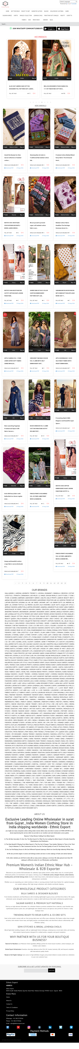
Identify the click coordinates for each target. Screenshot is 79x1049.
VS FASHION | (59, 799)
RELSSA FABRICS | (11, 743)
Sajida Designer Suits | (54, 752)
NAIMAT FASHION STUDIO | (46, 715)
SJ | (6, 773)
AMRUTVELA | (23, 607)
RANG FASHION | (35, 739)
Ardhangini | (25, 612)
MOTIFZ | (8, 713)
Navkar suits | (40, 718)
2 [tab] (33, 102)
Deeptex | (60, 628)
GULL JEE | (23, 644)
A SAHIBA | (14, 598)
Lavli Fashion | (46, 685)
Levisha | (51, 688)
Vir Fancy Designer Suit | (53, 794)
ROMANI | (63, 745)
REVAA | (31, 743)
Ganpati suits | (63, 639)
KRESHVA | (9, 679)
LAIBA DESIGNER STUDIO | (45, 683)
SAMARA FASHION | (33, 755)
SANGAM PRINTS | (60, 755)
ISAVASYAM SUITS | (40, 651)
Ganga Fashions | (40, 639)
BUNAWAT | (49, 593)
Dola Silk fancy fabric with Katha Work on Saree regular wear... (13, 496)
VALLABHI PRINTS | (12, 787)
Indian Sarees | (16, 651)
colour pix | (62, 625)
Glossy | (31, 642)
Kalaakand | (69, 660)
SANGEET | (70, 755)
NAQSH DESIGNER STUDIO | (21, 718)
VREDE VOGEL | (48, 799)
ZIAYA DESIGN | (41, 806)
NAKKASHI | (60, 715)
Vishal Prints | (68, 794)
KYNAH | (50, 681)
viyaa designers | (59, 796)
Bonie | (48, 623)
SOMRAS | (29, 773)
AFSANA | (22, 602)
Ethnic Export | (32, 635)
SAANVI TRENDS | (61, 750)
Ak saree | (36, 602)
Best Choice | (55, 619)
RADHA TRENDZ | (29, 734)
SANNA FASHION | (49, 757)
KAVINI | (55, 667)
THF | (42, 782)
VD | (44, 792)
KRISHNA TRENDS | (59, 679)
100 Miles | (34, 595)
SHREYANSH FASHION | (34, 769)
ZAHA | (34, 803)
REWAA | (37, 743)
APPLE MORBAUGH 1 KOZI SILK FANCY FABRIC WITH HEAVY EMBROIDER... (64, 360)
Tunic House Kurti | (36, 785)
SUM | (54, 776)
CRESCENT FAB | (10, 628)
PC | (16, 727)
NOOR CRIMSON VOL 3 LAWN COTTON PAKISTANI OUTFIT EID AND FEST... (39, 428)
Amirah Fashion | (11, 607)
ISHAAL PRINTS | (52, 651)
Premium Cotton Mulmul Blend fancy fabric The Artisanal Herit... (65, 157)
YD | (8, 803)
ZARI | (72, 803)
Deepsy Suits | (50, 628)
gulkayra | (70, 642)
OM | (49, 722)
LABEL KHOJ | (64, 681)
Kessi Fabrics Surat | (13, 672)
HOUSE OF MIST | (60, 649)
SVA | (38, 778)
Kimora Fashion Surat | (41, 674)
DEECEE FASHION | (38, 628)
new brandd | (19, 720)
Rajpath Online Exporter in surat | (36, 736)
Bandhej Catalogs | (58, 616)
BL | (63, 621)
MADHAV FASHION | (16, 695)
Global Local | (22, 642)
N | (19, 715)
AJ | (27, 602)
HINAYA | (58, 646)
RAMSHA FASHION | (17, 739)
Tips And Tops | (50, 782)
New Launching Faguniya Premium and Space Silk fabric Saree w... (12, 428)
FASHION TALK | (68, 635)
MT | (42, 713)
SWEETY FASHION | (55, 778)
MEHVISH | (65, 593)
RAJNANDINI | (17, 736)
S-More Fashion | (33, 750)
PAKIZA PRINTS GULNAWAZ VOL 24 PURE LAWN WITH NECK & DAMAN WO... (64, 556)
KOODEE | (55, 676)
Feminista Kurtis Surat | (14, 637)
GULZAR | (43, 644)
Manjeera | (42, 699)
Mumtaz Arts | (63, 713)
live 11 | (35, 690)
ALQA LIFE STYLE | (67, 605)
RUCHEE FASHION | (34, 748)
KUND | (37, 681)
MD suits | (60, 704)
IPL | (32, 651)
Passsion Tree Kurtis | (65, 725)
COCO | (47, 625)
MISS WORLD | (24, 709)
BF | (62, 619)
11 (51, 583)
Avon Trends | (44, 614)
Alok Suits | (56, 605)
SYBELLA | (9, 780)
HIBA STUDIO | (49, 646)
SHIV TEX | (52, 764)
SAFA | (15, 752)
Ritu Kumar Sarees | (32, 745)
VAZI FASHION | (37, 792)
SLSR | (14, 773)
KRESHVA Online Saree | (22, 679)
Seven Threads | (11, 762)
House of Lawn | (47, 649)
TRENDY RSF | (62, 782)
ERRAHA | (60, 632)
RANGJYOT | (70, 739)
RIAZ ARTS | (66, 743)
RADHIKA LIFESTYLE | (58, 734)
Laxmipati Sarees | (32, 688)
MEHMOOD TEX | (55, 706)
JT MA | (10, 658)
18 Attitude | (63, 595)
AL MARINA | (67, 602)
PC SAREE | (22, 727)
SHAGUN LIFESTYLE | (25, 762)
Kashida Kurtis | (12, 667)
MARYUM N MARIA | (49, 702)
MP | (13, 713)
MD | (54, 704)
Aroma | (54, 612)
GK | (10, 642)
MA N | (72, 692)
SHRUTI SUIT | (48, 769)
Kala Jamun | (10, 593)
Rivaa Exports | (45, 745)
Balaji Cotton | (17, 616)
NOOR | (41, 722)
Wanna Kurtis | (10, 801)
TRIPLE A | (70, 782)
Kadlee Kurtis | (59, 658)
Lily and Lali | (26, 690)
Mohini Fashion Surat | (21, 711)
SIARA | (23, 771)
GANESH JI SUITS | (20, 639)
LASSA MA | (59, 683)
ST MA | (58, 773)
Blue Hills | (69, 621)
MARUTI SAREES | (27, 702)
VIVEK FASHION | (47, 796)
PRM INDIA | (29, 732)
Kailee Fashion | (17, 660)
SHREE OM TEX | (68, 766)
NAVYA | (49, 718)
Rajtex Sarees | (68, 736)
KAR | (18, 665)
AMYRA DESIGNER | (34, 607)
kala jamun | (60, 660)
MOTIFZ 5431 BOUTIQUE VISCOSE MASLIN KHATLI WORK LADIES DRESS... (12, 225)
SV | (34, 778)
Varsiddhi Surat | (19, 792)
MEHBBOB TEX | (36, 706)
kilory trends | (25, 674)
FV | (73, 637)
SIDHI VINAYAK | (43, 771)
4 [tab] (39, 102)
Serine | (71, 759)
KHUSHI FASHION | (55, 672)
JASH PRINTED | (20, 653)
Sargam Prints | (17, 759)
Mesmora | (70, 706)
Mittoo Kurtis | (36, 709)
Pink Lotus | (58, 727)
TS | (27, 785)
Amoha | (19, 593)
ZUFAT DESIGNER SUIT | (29, 808)
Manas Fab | (25, 699)
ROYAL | (69, 745)
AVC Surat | (35, 614)
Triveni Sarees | (18, 785)
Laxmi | (54, 685)
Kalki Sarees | (62, 662)
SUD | (34, 776)
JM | (35, 655)
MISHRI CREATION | (12, 709)
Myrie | (71, 713)
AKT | (48, 602)
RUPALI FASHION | (18, 750)
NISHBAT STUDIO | (19, 722)
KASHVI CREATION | (32, 667)
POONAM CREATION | (18, 729)
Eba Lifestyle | (24, 632)
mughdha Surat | (50, 713)
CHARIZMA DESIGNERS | (60, 623)
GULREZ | (36, 644)
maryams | (38, 702)
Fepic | (26, 637)
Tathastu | (9, 782)
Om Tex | (54, 722)
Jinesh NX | (9, 655)
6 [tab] (45, 102)
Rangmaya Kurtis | (21, 741)
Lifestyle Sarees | (12, 690)
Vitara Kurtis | (35, 796)
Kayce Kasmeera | (23, 669)
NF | (26, 720)
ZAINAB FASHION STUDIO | (47, 803)
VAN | (55, 787)
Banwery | (70, 616)
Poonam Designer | (33, 729)
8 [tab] (51, 102)
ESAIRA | (67, 632)
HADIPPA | (50, 644)
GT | (57, 642)
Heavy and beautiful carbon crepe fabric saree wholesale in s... (13, 564)
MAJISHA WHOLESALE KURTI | (63, 697)
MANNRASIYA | (10, 702)
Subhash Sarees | (25, 776)
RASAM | (58, 741)
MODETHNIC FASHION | (55, 709)
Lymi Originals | (59, 692)
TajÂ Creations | (39, 780)
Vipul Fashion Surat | (35, 794)
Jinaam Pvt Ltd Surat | (65, 653)
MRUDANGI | (35, 713)
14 (61, 583)
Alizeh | (37, 605)
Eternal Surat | (18, 635)
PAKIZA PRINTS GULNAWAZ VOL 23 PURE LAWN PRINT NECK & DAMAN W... (38, 496)
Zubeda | (18, 808)
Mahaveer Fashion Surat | (34, 695)
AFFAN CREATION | (12, 602)
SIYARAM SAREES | (68, 771)
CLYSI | (31, 625)
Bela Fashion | (23, 619)
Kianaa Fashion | (12, 674)
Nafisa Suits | (31, 715)
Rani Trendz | (41, 741)
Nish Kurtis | (63, 720)
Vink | (19, 794)
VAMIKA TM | (48, 787)
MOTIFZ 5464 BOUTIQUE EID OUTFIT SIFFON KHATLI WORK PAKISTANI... (13, 293)
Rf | (60, 743)
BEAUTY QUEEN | (11, 619)
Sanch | (50, 755)
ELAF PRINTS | (35, 632)
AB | (55, 600)
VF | (47, 792)
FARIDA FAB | (58, 635)
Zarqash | (9, 806)
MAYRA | (66, 702)
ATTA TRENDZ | (25, 614)
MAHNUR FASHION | (52, 695)
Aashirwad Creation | (46, 600)
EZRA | (41, 635)
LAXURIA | (43, 688)
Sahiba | (28, 752)
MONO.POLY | (43, 711)
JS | (71, 655)
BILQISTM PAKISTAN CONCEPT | (37, 621)
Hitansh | (20, 649)
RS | (17, 748)
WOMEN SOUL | (30, 801)
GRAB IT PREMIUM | (49, 642)
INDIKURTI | (26, 651)
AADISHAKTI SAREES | (33, 598)
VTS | (69, 799)
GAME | (11, 639)
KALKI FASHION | (51, 662)
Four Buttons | (56, 637)
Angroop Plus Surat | (56, 607)
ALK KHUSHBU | (46, 605)
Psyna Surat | (50, 732)
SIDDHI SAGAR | (31, 771)
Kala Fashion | (49, 660)
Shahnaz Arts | (39, 762)
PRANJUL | (63, 729)
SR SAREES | (47, 773)
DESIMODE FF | (69, 628)
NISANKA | (42, 720)
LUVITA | (34, 692)
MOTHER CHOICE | (67, 711)
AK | (30, 602)
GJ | (7, 642)
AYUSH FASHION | (56, 614)
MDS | (67, 704)
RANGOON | (32, 741)
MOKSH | (34, 711)
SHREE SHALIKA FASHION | (15, 769)
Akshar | (43, 602)
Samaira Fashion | (12, 755)
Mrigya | (27, 713)
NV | (45, 722)
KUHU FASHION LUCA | (27, 681)
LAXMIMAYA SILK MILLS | (65, 685)
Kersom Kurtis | (36, 669)
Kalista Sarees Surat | (36, 662)
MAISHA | (49, 697)
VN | (67, 796)
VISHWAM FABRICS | (23, 796)
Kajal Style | (29, 660)
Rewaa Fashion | (46, 743)
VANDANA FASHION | (20, 789)
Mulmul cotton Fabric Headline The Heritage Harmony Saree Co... (63, 225)
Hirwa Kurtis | (10, 649)
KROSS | (16, 681)
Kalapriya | (9, 662)
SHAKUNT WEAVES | (52, 762)
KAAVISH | (49, 658)
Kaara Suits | (41, 658)
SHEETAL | (36, 764)
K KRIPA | (33, 658)
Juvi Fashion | (18, 658)
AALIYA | (44, 598)
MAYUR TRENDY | (32, 704)
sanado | (43, 755)
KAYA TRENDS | (10, 669)
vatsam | (29, 792)
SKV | (10, 773)
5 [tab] (42, 102)
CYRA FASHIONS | (22, 628)
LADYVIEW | (32, 683)
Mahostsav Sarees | (66, 695)
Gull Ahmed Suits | (12, 644)
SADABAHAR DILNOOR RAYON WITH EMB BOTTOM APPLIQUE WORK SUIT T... (65, 293)
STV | (17, 776)
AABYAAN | (22, 598)
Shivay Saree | (68, 764)
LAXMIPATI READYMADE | (14, 688)
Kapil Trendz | (10, 665)
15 (65, 583)
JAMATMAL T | (9, 653)
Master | (59, 702)
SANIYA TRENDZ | (24, 757)
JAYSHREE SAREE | (39, 653)
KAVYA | (61, 667)
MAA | (7, 695)
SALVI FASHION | (68, 752)
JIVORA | (16, 655)
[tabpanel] (23, 70)
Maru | (18, 702)
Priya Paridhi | (19, 732)
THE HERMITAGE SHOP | (31, 782)
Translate (73, 4)
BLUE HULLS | (10, 623)
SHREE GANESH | (56, 766)
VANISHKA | (31, 789)
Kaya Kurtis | (69, 667)
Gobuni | (38, 642)
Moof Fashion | (54, 711)
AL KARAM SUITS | (57, 602)
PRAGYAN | (56, 729)
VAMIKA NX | (38, 787)
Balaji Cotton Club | (32, 616)
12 (54, 583)
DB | (30, 628)
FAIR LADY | (48, 635)
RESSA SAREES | (22, 743)
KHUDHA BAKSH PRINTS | (39, 672)
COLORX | (53, 625)
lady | (15, 683)
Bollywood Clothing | (35, 623)
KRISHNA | (34, 679)
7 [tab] (48, 102)
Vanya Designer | (41, 789)
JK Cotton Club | (27, 655)
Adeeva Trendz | (66, 600)
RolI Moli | (56, 745)
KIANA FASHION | (68, 672)
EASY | (15, 632)
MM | (44, 709)
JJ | (20, 655)
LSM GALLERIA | (67, 690)
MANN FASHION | (68, 699)
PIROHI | (66, 727)
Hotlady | (37, 649)
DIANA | (49, 630)
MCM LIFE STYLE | (45, 704)
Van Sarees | (62, 787)
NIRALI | (35, 720)
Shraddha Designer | (28, 766)
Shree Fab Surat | (43, 766)
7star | (8, 598)
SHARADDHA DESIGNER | (23, 764)
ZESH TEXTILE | (24, 806)
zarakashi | (25, 595)
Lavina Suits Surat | (19, 685)
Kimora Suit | (10, 676)
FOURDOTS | (67, 637)
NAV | (33, 718)
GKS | (14, 642)
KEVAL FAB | (26, 672)
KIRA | (28, 676)
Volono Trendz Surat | (22, 799)
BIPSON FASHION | (55, 621)
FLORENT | (46, 637)
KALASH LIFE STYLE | (21, 662)
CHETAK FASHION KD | (21, 625)
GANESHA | (30, 639)
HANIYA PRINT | (64, 644)
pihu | (47, 727)
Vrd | (40, 799)
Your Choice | (26, 803)
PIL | (51, 727)
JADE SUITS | (70, 651)
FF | (30, 637)
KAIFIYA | (8, 660)
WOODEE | (39, 801)
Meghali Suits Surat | (21, 706)
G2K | (7, 639)
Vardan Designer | (55, 789)
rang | (26, 739)
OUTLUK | (14, 725)
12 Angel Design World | (48, 595)
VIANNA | (56, 792)
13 (58, 583)
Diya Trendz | (64, 630)
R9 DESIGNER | (17, 734)
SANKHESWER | (37, 757)
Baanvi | (8, 616)
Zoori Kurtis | (52, 806)
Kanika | (71, 662)
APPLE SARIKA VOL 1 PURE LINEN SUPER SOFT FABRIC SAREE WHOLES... (12, 360)
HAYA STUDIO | (24, 646)
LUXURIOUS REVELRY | (45, 692)
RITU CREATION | (18, 745)
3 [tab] (36, 102)
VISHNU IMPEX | (10, 796)
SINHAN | (58, 771)
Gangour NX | (52, 639)
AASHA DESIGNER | (31, 600)
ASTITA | (17, 614)
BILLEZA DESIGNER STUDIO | (15, 621)
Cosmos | (70, 625)
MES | (64, 706)
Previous (4, 70)
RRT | (14, 748)
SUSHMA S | (28, 778)
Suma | (58, 776)
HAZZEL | (32, 646)
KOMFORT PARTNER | (44, 676)
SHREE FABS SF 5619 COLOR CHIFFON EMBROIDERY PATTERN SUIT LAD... (39, 293)
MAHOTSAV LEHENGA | (37, 697)
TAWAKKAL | (17, 782)
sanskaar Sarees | (63, 757)
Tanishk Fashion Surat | (64, 780)
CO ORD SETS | (39, 625)
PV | (57, 732)
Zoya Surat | (69, 806)
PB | (13, 727)
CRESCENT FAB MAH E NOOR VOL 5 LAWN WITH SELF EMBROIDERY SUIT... (39, 360)
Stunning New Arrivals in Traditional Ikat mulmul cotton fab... (39, 157)
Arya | (72, 612)
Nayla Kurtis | (58, 718)
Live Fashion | (45, 690)
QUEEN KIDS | (64, 732)
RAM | (7, 739)
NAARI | (23, 715)
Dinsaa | (55, 630)
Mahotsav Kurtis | (21, 697)
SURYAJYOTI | (19, 778)
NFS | (30, 720)
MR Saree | (19, 713)
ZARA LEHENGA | (63, 803)
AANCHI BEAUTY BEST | (66, 598)
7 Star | (71, 595)
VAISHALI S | (70, 785)
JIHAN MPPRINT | (51, 653)
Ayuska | (41, 593)
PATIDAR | (8, 727)
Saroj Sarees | (34, 759)
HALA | (56, 644)
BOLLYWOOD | (21, 623)
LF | (57, 688)
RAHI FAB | (70, 734)
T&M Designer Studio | (23, 780)
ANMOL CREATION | (43, 609)
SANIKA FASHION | (11, 757)
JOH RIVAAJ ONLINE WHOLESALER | (49, 655)
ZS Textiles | (10, 808)
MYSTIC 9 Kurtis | (11, 715)
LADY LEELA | (23, 683)
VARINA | (66, 789)
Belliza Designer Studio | (39, 619)
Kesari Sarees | (49, 669)
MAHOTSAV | (9, 697)
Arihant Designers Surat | (40, 612)
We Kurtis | (20, 801)
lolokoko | (56, 690)
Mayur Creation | (18, 704)
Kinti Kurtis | (20, 676)
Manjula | (57, 593)
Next (77, 70)
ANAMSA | (44, 607)
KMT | (35, 676)
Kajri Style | (39, 660)
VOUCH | (34, 799)
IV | (59, 651)
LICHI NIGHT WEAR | (66, 688)
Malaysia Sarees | (12, 699)
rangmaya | (9, 741)
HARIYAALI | (14, 646)
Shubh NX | (59, 769)
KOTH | (62, 676)
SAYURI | (65, 759)
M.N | (68, 692)
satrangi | (44, 759)
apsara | (71, 609)
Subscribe (51, 970)
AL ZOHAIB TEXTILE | (17, 605)
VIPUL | (24, 794)
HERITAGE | (40, 646)
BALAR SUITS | (45, 616)
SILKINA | (52, 771)
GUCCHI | (62, 642)
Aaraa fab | (9, 600)
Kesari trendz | (61, 669)
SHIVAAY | (59, 764)
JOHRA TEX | (66, 655)
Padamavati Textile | (26, 725)
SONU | (35, 773)
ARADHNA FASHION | (12, 612)
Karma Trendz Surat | (48, 665)
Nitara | (29, 722)
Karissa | (36, 665)
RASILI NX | (65, 741)
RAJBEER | (8, 736)
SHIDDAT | (44, 764)
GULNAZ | (30, 644)
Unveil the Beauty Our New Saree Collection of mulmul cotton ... (12, 157)
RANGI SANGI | (60, 739)
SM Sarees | (21, 773)
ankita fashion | (29, 609)
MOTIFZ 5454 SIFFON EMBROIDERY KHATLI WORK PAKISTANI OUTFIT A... (64, 488)
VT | (65, 799)
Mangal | (34, 699)
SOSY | (40, 773)
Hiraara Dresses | (67, 646)
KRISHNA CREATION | (45, 679)
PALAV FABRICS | (51, 725)
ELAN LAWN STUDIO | (49, 632)
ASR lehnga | (9, 614)
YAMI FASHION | (56, 801)
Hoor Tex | (28, 649)
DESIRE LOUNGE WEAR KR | (14, 630)
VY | (72, 799)
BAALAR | (71, 614)
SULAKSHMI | (47, 776)
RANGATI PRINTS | (48, 739)
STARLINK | (65, 773)
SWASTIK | (44, 778)
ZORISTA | (61, 806)
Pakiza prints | (40, 725)
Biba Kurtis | (69, 619)
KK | (31, 676)
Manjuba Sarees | (54, 699)
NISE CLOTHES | (52, 720)
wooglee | (47, 801)
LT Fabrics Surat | (24, 692)
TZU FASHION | (49, 785)
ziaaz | (33, 806)
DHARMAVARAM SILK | (39, 630)
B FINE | (65, 614)
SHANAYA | (62, 762)
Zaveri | (16, 806)
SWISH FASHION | (68, 778)
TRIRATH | (17, 595)
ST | (53, 773)
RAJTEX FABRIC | (56, 736)
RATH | (72, 741)
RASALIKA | (51, 741)
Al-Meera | (29, 605)
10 (47, 583)
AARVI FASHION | (19, 600)
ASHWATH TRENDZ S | (30, 593)
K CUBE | (27, 658)
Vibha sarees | (64, 792)
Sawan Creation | (55, 759)
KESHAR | (71, 669)
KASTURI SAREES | (45, 667)
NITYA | (35, 722)
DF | (25, 630)
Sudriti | (39, 776)
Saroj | (26, 759)
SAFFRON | (21, 752)
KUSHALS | (43, 681)
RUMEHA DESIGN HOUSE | (61, 748)
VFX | (51, 792)
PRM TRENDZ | (39, 732)
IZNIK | (63, 651)
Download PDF (9, 168)
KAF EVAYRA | (69, 658)
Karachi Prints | (26, 665)
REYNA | (55, 743)
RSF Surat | (23, 748)
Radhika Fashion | (43, 734)
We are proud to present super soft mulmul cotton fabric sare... (38, 225)
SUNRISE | (64, 776)
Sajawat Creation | (38, 752)
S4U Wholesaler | (47, 750)
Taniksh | (50, 780)
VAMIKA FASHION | (26, 787)
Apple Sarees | (62, 609)
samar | (22, 755)
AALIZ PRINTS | (52, 598)
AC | (58, 600)
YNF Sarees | (15, 803)
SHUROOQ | (17, 771)
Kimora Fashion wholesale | (62, 674)
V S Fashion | (60, 785)
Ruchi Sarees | (46, 748)
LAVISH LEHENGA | (33, 685)
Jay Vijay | (29, 653)
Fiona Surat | (37, 637)
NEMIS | (66, 718)
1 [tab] (30, 102)
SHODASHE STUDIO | (12, 766)
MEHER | (45, 706)
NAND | (67, 715)
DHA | (29, 630)
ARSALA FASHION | (63, 612)
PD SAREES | (30, 727)
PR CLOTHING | (46, 729)
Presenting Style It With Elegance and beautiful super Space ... (65, 420)
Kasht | (22, 667)
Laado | (57, 681)
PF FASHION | (40, 727)
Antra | (53, 609)
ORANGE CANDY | (64, 722)
